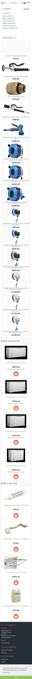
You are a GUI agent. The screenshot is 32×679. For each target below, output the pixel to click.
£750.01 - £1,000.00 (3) (9, 25)
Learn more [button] (6, 672)
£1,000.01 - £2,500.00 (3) (10, 28)
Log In (3, 662)
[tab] (16, 13)
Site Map (4, 652)
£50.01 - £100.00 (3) (8, 18)
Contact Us (4, 659)
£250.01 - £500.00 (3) (9, 23)
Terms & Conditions (7, 650)
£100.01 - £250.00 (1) (9, 21)
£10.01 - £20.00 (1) (8, 16)
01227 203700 (5, 643)
